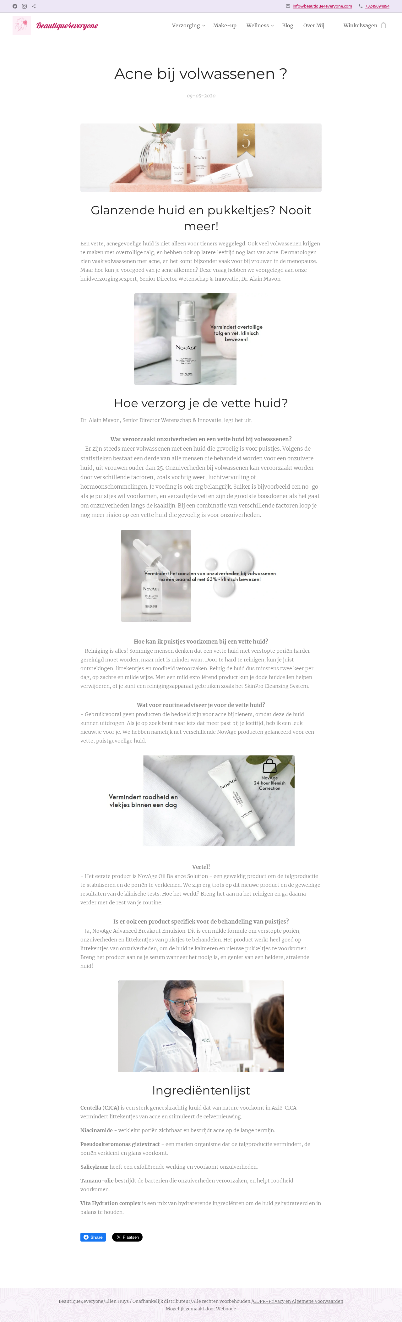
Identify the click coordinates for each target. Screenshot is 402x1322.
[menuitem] (189, 25)
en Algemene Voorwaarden (314, 1301)
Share (96, 1237)
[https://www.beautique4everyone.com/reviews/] (34, 6)
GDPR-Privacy (269, 1301)
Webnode (226, 1309)
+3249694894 (377, 6)
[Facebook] (15, 6)
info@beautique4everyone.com (322, 6)
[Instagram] (24, 6)
